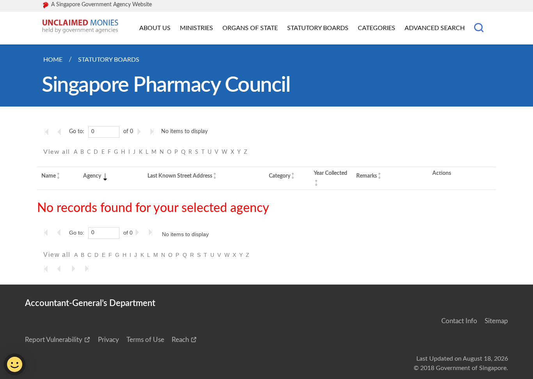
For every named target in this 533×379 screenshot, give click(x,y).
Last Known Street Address (179, 176)
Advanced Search (435, 28)
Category (279, 176)
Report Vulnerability (53, 339)
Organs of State (250, 28)
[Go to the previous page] (62, 131)
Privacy (108, 339)
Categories (376, 28)
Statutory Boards (317, 28)
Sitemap (496, 321)
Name (48, 176)
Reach (180, 339)
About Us (155, 28)
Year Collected (330, 173)
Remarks (366, 176)
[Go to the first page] (48, 131)
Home (53, 60)
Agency (92, 176)
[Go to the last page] (154, 131)
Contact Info (459, 321)
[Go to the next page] (140, 131)
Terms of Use (145, 339)
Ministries (196, 28)
